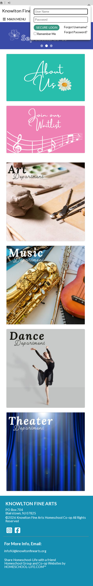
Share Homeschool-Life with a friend (30, 560)
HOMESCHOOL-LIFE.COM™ (25, 567)
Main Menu (16, 19)
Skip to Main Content (38, 521)
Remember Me (46, 34)
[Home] (1, 2)
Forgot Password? (75, 32)
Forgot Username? (75, 27)
